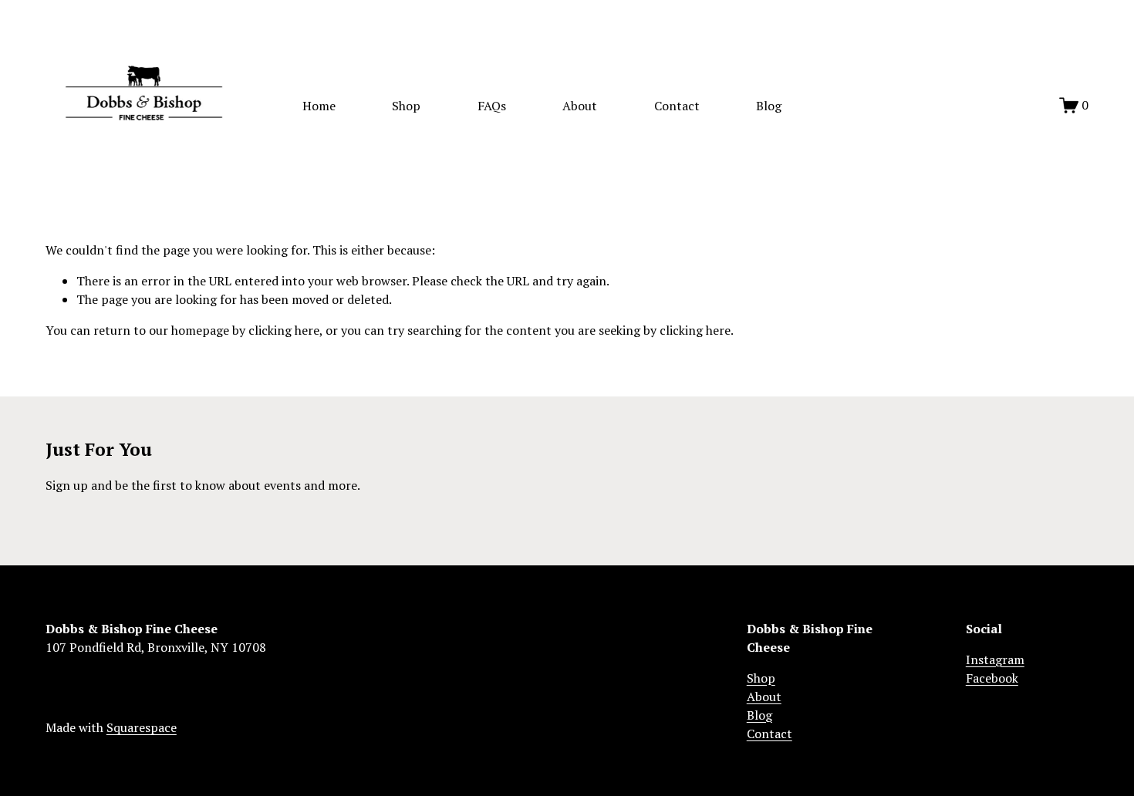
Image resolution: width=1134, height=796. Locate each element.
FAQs (492, 105)
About (579, 105)
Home (319, 105)
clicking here (283, 330)
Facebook (992, 678)
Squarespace (141, 727)
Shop (406, 105)
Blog (768, 105)
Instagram (995, 659)
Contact (677, 105)
